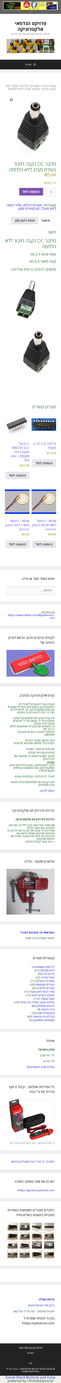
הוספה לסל (31, 191)
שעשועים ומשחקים (44, 1020)
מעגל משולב (47, 999)
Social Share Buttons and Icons (30, 1377)
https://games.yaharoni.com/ (35, 1190)
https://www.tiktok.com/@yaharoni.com (31, 616)
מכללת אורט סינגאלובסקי (40, 1067)
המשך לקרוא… (46, 790)
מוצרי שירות (47, 977)
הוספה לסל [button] (44, 463)
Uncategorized (41, 967)
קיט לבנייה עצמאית (43, 1016)
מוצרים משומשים (44, 984)
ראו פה (30, 1353)
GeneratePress (30, 1371)
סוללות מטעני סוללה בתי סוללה (37, 1002)
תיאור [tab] (45, 220)
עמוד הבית (49, 86)
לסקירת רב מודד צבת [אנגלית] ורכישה (32, 1161)
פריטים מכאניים (45, 1006)
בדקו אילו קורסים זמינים (41, 1305)
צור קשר (17, 1311)
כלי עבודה (48, 974)
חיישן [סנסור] (47, 970)
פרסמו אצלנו (46, 1299)
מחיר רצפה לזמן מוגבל (42, 991)
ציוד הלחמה (47, 1009)
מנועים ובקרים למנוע (42, 995)
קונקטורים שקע (29, 208)
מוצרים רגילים (30, 86)
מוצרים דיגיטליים (45, 981)
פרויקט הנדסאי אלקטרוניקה (30, 26)
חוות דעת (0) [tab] (25, 220)
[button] (11, 100)
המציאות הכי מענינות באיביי (37, 932)
